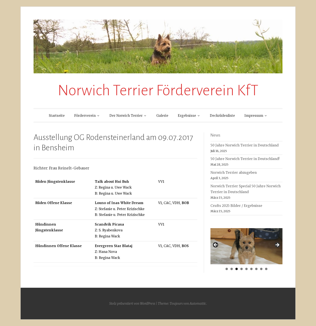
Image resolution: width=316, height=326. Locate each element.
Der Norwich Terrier (126, 116)
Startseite (57, 116)
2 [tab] (231, 269)
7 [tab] (256, 269)
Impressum (253, 116)
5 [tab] (246, 269)
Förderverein (85, 116)
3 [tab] (236, 269)
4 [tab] (241, 269)
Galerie (162, 116)
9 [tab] (266, 269)
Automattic (198, 303)
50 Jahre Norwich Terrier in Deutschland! (244, 159)
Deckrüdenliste (222, 116)
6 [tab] (251, 269)
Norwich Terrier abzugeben (233, 173)
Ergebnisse (187, 116)
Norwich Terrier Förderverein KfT (158, 90)
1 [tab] (226, 269)
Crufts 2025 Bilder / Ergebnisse (236, 206)
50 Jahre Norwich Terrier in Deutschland (244, 145)
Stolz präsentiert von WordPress (132, 303)
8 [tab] (261, 269)
